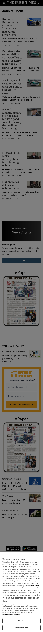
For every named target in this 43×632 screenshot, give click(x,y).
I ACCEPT (21, 621)
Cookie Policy (34, 586)
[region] (21, 592)
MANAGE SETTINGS (21, 627)
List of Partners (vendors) (11, 615)
